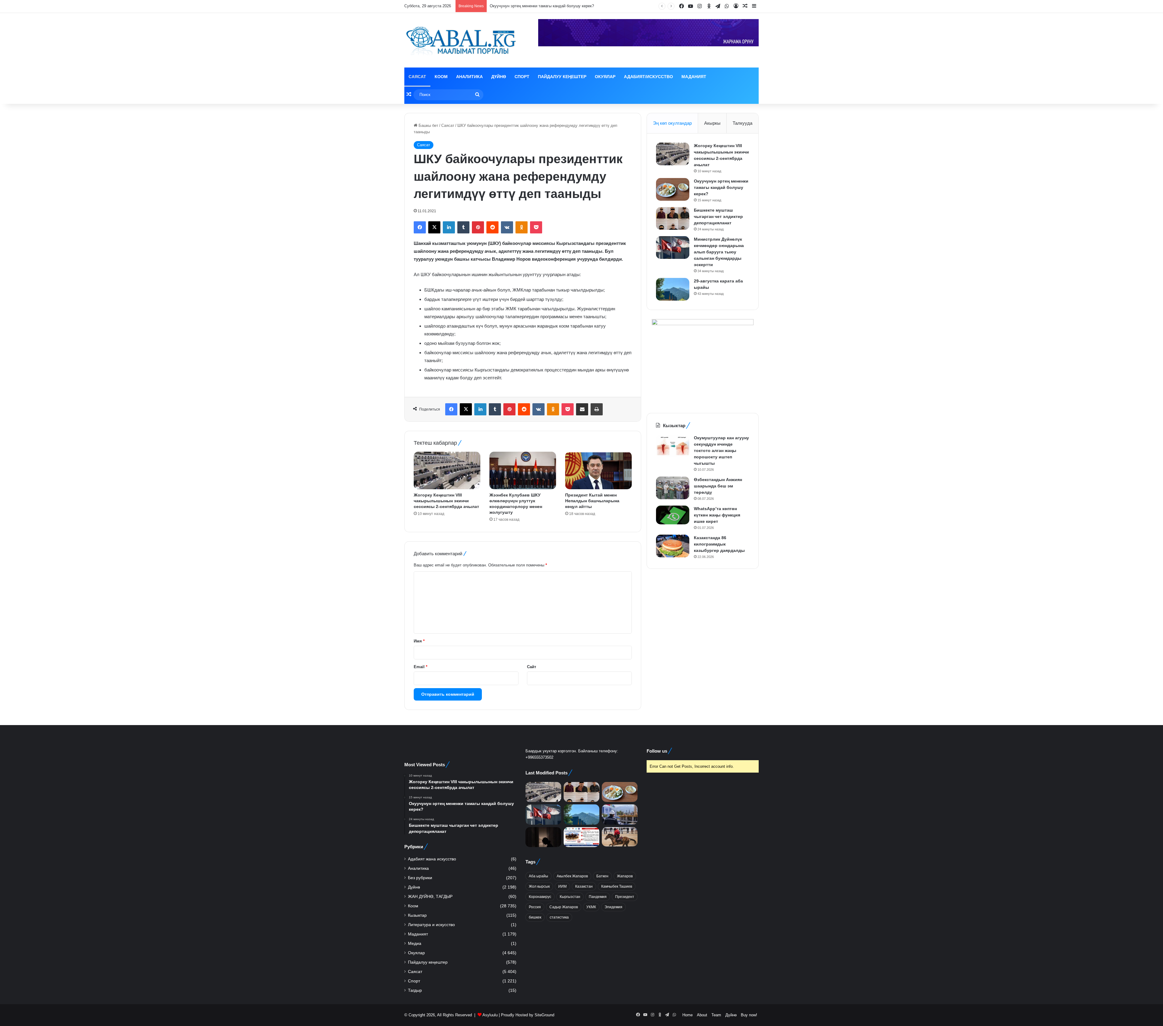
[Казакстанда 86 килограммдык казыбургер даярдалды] (672, 546)
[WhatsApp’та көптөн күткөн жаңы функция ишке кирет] (672, 515)
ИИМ (562, 886)
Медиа (414, 943)
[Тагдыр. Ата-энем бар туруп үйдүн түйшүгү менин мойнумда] (543, 837)
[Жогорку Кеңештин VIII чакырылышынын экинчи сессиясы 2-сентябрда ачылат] (447, 470)
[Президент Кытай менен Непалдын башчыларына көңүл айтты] (598, 471)
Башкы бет (427, 125)
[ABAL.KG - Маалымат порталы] (460, 40)
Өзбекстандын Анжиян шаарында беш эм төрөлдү (718, 486)
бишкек (535, 917)
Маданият (693, 76)
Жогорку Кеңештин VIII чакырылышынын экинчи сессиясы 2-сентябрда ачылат (446, 501)
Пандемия (598, 897)
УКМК (591, 907)
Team (716, 1015)
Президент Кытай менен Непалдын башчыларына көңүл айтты (592, 501)
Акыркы (712, 123)
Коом (441, 76)
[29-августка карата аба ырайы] (672, 289)
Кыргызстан (570, 897)
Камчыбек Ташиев (616, 886)
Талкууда (742, 123)
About (702, 1015)
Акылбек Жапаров (572, 876)
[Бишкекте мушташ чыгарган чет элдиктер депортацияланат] (672, 218)
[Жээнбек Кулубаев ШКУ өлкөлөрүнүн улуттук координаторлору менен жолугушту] (522, 470)
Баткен (602, 876)
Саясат (417, 76)
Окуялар (605, 76)
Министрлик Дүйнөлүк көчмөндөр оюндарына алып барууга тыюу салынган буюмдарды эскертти (719, 252)
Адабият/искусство (648, 76)
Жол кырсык (539, 886)
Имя (419, 641)
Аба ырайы (538, 876)
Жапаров (625, 876)
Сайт (531, 667)
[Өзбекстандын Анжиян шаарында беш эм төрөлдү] (672, 488)
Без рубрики (420, 878)
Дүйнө (498, 76)
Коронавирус (540, 897)
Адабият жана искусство (432, 859)
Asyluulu (490, 1015)
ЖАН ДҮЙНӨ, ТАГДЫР (430, 896)
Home (687, 1015)
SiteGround (544, 1015)
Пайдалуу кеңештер (562, 76)
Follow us (657, 751)
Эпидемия (613, 907)
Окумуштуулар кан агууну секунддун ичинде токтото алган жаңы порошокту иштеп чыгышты (721, 450)
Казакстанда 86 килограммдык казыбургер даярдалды (719, 544)
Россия (535, 907)
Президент (624, 897)
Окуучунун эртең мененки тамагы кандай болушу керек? (721, 187)
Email (420, 667)
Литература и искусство (431, 924)
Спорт (522, 76)
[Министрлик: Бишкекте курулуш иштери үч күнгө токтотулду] (620, 814)
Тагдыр (415, 990)
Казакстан (584, 886)
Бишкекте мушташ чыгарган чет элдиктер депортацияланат (718, 216)
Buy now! (749, 1015)
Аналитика (469, 76)
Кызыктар (417, 915)
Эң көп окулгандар (672, 123)
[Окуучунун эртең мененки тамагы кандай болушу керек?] (672, 189)
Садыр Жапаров (563, 907)
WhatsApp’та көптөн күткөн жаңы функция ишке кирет (717, 515)
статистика (559, 917)
